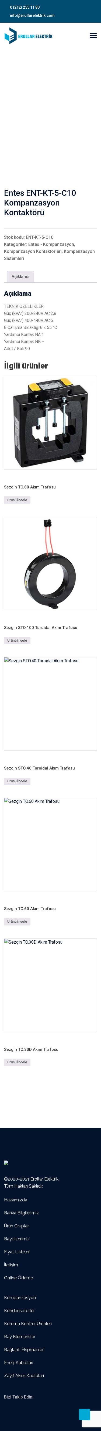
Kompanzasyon (20, 1297)
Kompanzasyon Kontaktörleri (33, 251)
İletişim (11, 1264)
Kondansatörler (19, 1310)
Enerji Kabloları (18, 1362)
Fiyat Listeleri (17, 1251)
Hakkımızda (15, 1199)
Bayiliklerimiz (17, 1238)
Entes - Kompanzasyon (51, 244)
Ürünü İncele (17, 500)
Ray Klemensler (19, 1336)
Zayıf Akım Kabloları (24, 1375)
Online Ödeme (18, 1277)
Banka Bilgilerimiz (21, 1212)
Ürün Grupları (17, 1225)
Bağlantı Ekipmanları (24, 1349)
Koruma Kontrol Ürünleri (28, 1323)
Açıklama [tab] (21, 276)
